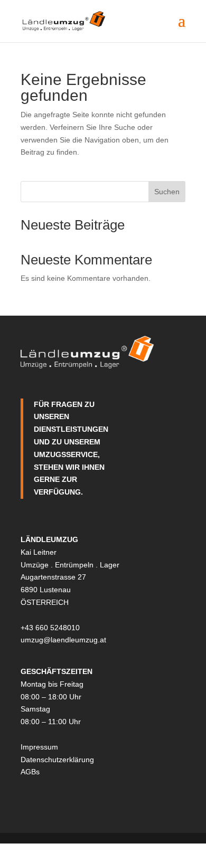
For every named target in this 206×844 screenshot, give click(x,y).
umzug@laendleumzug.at (63, 640)
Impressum (39, 747)
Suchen (167, 191)
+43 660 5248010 (50, 627)
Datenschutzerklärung (57, 759)
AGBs (30, 771)
